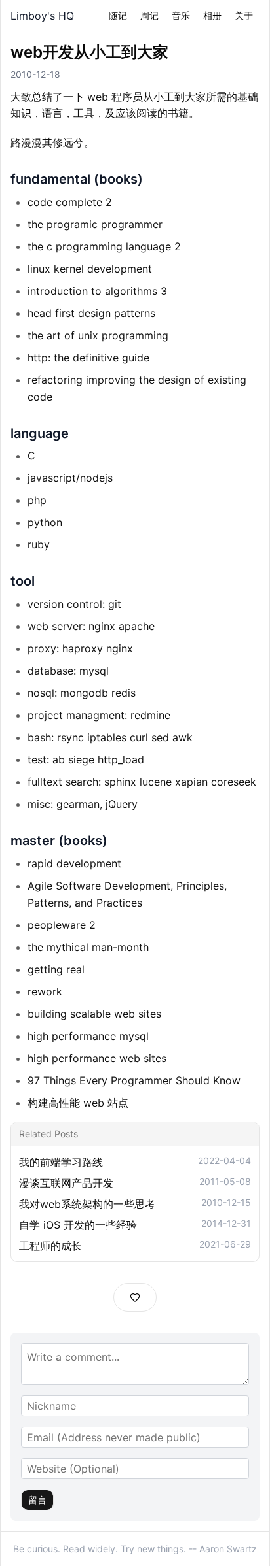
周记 (149, 15)
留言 (37, 1499)
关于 (244, 15)
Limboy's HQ (42, 15)
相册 (212, 15)
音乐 (181, 15)
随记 (118, 15)
